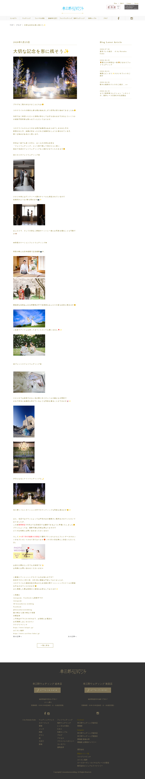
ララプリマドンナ (84, 757)
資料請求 (60, 747)
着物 (40, 726)
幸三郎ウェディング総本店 (87, 723)
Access (136, 3)
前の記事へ (17, 636)
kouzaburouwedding (70, 772)
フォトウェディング (66, 18)
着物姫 (79, 726)
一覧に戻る (45, 645)
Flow (115, 3)
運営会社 (80, 749)
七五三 (41, 741)
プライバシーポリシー (65, 741)
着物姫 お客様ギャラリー (86, 742)
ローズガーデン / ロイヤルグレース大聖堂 (93, 763)
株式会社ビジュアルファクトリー (90, 766)
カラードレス (44, 723)
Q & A (121, 3)
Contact (129, 3)
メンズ (41, 729)
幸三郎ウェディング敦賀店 (87, 736)
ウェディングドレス (46, 720)
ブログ (105, 18)
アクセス (60, 738)
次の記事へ (72, 636)
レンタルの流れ (63, 726)
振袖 (40, 744)
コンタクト (61, 744)
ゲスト (41, 735)
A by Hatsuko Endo (29, 720)
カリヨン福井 (82, 760)
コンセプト (13, 18)
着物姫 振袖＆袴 (83, 739)
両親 (40, 732)
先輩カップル (92, 18)
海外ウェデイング (64, 723)
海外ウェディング (79, 18)
